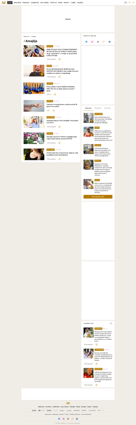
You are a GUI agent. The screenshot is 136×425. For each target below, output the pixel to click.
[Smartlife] (76, 410)
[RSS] (104, 42)
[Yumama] (92, 410)
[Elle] (56, 410)
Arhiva (66, 414)
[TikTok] (98, 42)
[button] (51, 59)
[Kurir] (34, 410)
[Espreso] (49, 410)
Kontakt (61, 414)
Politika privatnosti (75, 414)
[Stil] (3, 2)
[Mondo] (41, 410)
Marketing (55, 414)
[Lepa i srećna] (69, 410)
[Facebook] (86, 42)
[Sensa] (84, 410)
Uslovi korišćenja (86, 414)
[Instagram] (92, 42)
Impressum (48, 414)
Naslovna (26, 36)
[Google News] (109, 42)
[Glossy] (62, 410)
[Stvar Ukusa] (101, 410)
